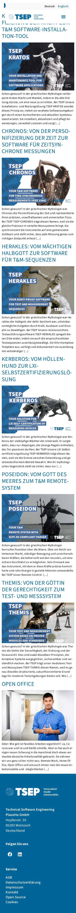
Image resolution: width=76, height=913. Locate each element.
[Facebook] (10, 854)
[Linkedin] (19, 854)
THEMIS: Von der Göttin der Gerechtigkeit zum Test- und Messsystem (33, 589)
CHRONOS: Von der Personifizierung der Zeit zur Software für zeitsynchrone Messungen (36, 141)
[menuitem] (50, 6)
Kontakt (12, 892)
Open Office (18, 684)
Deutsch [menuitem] (50, 6)
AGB (9, 877)
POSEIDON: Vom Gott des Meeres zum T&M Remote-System (35, 481)
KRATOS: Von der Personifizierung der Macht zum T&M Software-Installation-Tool (36, 26)
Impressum (15, 887)
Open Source (16, 897)
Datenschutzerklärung (23, 882)
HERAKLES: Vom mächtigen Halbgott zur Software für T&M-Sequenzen (37, 253)
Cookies (12, 902)
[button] (63, 16)
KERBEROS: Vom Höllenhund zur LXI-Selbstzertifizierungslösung (37, 369)
